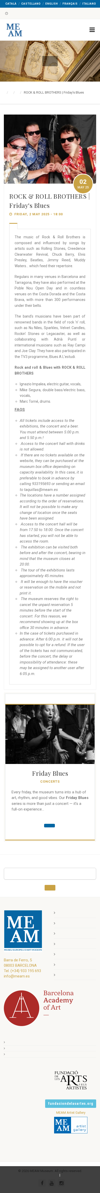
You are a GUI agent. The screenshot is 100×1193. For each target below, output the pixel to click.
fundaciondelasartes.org (70, 1103)
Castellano (31, 3)
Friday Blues (50, 773)
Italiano (89, 3)
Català (11, 3)
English (51, 3)
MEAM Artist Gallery (70, 1113)
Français (70, 3)
